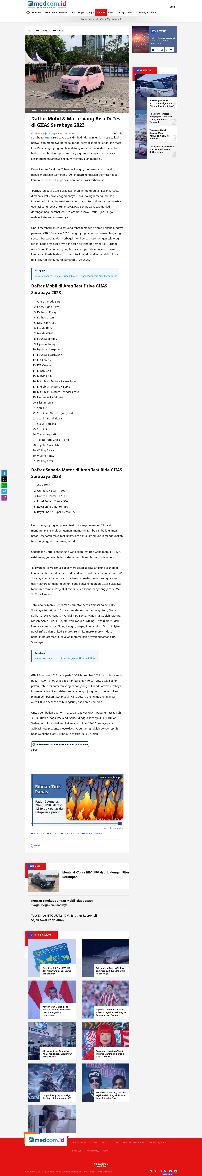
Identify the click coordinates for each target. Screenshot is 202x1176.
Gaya (91, 12)
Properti (82, 12)
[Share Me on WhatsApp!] (4, 485)
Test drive (38, 833)
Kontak (93, 1142)
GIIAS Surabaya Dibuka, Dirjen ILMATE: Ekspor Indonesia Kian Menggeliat (76, 276)
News (110, 12)
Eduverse (36, 12)
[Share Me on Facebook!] (4, 473)
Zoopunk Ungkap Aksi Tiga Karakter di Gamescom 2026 (56, 1097)
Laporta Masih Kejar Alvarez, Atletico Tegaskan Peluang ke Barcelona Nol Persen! (111, 1012)
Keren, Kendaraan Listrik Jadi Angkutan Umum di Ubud (65, 658)
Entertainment (59, 12)
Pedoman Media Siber (134, 1142)
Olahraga (120, 12)
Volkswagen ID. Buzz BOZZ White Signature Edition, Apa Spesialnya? (162, 103)
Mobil (91, 19)
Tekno (47, 12)
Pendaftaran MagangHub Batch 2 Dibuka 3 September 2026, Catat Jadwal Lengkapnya (56, 1011)
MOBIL (60, 30)
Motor (84, 19)
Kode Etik (76, 1150)
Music (72, 12)
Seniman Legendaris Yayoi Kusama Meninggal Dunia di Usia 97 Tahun (110, 1054)
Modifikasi (101, 19)
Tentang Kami (79, 1142)
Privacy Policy (92, 1150)
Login (173, 6)
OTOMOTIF (46, 30)
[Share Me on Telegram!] (4, 491)
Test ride (53, 833)
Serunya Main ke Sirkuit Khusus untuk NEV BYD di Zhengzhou (162, 149)
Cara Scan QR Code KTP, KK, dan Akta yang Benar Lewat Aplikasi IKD (56, 971)
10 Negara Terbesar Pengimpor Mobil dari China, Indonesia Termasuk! (161, 118)
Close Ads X (167, 1174)
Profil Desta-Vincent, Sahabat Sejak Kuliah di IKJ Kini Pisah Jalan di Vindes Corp (111, 1095)
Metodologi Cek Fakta (160, 1142)
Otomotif (100, 12)
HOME (31, 30)
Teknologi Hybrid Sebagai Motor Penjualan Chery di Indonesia (159, 134)
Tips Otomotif (114, 19)
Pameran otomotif (93, 833)
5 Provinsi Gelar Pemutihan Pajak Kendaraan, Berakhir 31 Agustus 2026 (57, 1054)
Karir (105, 1150)
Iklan (116, 1142)
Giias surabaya (71, 833)
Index (153, 12)
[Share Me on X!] (4, 479)
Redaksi (105, 1142)
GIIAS (48, 137)
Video (130, 12)
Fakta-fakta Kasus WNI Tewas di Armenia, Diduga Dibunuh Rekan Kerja (111, 971)
